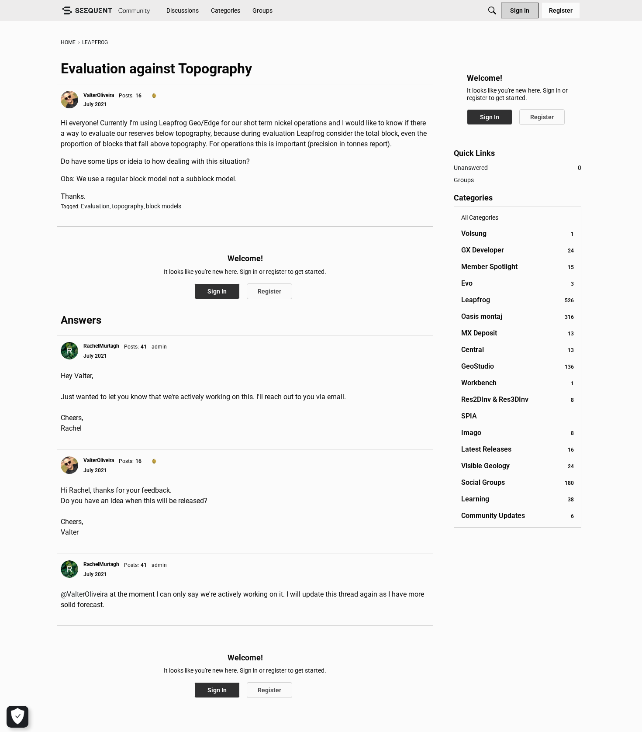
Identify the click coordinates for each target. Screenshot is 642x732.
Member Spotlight (517, 266)
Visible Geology (517, 466)
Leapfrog (517, 300)
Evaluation (95, 206)
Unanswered (517, 167)
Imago (517, 432)
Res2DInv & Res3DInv (517, 399)
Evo (517, 283)
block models (163, 206)
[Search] (492, 10)
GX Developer (517, 250)
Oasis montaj (517, 316)
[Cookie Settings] (17, 717)
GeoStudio (517, 366)
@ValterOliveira (84, 594)
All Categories (479, 217)
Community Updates (517, 515)
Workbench (517, 383)
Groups (464, 179)
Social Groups (517, 482)
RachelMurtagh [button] (101, 346)
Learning (517, 499)
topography (128, 206)
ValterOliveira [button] (98, 95)
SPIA (469, 416)
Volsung (517, 233)
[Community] (106, 11)
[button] (69, 99)
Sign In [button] (217, 291)
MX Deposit (517, 333)
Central (517, 349)
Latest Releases (517, 449)
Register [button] (269, 291)
